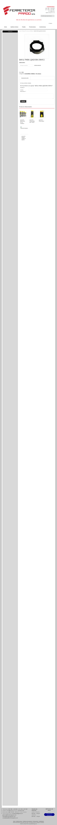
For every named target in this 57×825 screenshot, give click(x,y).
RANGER (9, 694)
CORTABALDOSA (11, 121)
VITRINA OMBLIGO (10, 218)
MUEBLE (9, 196)
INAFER (9, 623)
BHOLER (9, 504)
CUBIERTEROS (12, 352)
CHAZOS (9, 755)
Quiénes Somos (14, 27)
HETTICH (9, 644)
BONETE (9, 762)
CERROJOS (10, 262)
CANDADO (6, 60)
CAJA (8, 406)
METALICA (9, 798)
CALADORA (10, 111)
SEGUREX (9, 570)
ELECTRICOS (7, 387)
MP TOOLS (10, 723)
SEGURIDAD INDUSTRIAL (9, 497)
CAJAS (9, 404)
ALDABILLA (10, 784)
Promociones (32, 27)
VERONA (9, 533)
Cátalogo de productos (27, 821)
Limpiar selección (37, 65)
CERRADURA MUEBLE (9, 228)
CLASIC (9, 530)
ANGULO (9, 772)
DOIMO (9, 630)
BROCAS (9, 434)
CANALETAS (10, 402)
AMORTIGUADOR (12, 380)
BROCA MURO (12, 436)
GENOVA (9, 627)
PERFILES (9, 300)
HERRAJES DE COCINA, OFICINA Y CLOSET (8, 286)
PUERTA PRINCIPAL (10, 242)
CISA (9, 574)
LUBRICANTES (7, 494)
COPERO (12, 95)
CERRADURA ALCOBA (9, 249)
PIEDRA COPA (10, 42)
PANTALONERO (12, 328)
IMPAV (9, 673)
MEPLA (9, 636)
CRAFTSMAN (10, 729)
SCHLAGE (10, 560)
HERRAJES (6, 72)
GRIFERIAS (6, 478)
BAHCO (9, 719)
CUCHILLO (12, 115)
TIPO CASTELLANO (10, 134)
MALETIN (9, 158)
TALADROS (10, 108)
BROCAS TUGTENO (10, 429)
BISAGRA (9, 190)
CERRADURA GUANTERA (9, 265)
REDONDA (10, 139)
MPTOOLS (10, 741)
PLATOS (12, 335)
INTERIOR (10, 168)
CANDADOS (7, 62)
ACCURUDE (10, 512)
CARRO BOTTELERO (12, 363)
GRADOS (9, 184)
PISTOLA (9, 760)
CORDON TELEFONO (11, 392)
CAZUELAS (10, 469)
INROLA (9, 638)
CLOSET (9, 97)
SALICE (9, 632)
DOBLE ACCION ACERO (9, 152)
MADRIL (9, 788)
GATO (9, 652)
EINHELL (6, 34)
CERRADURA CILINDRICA (9, 232)
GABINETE (9, 178)
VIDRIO (9, 143)
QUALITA (9, 617)
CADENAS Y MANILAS (8, 68)
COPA (9, 792)
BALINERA (10, 194)
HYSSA (9, 520)
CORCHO (9, 780)
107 (11, 188)
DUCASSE (9, 522)
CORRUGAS (10, 74)
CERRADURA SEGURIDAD (9, 235)
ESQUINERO (13, 346)
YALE (9, 667)
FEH (8, 650)
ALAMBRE (9, 416)
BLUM (9, 692)
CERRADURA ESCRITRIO (9, 275)
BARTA (9, 665)
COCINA (9, 99)
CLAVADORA (10, 125)
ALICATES (10, 464)
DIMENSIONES (22, 62)
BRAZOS (9, 80)
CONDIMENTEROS (12, 356)
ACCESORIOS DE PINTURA (9, 473)
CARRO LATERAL (11, 359)
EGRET (9, 572)
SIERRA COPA (10, 790)
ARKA (9, 660)
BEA (8, 541)
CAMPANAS (13, 373)
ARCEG (9, 562)
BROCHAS (9, 476)
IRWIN (9, 709)
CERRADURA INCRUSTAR (9, 278)
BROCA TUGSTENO (12, 445)
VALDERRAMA (10, 702)
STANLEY (9, 698)
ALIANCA (9, 640)
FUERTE (9, 671)
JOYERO (12, 326)
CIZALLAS (9, 422)
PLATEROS (12, 344)
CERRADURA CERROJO (9, 245)
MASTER (9, 548)
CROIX (9, 556)
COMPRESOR (10, 486)
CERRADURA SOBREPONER (9, 225)
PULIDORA (10, 106)
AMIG (9, 690)
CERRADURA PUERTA (9, 271)
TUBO (9, 294)
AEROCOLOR (10, 705)
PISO (8, 147)
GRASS (9, 648)
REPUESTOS (13, 490)
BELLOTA (9, 508)
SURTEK (9, 680)
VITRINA (9, 209)
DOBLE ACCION (11, 182)
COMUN (9, 199)
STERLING (9, 526)
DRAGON (9, 524)
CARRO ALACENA (11, 366)
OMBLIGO (9, 213)
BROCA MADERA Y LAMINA (11, 441)
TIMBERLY (9, 711)
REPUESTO (12, 117)
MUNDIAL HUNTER (10, 581)
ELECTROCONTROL (10, 676)
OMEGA (9, 172)
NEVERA (9, 131)
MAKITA (9, 713)
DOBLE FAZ (12, 52)
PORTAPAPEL (12, 341)
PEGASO (9, 590)
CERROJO (9, 281)
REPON (9, 516)
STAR (8, 658)
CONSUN (9, 654)
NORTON (9, 535)
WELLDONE (10, 715)
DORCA (9, 566)
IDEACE (6, 58)
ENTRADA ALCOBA (10, 238)
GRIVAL (9, 721)
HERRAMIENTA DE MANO (9, 104)
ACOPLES (9, 480)
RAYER (9, 686)
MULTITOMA (10, 408)
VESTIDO (12, 324)
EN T (8, 180)
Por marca (27, 31)
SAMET (9, 594)
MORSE (9, 544)
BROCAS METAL (11, 431)
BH (8, 621)
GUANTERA (10, 215)
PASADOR (10, 76)
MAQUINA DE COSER (9, 155)
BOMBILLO (10, 414)
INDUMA (9, 663)
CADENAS (9, 70)
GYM (8, 625)
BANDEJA (12, 385)
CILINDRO (9, 203)
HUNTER (9, 506)
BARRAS (9, 310)
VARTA (9, 564)
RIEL (8, 298)
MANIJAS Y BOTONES (9, 466)
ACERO (9, 141)
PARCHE (9, 174)
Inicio (5, 27)
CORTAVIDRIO (10, 119)
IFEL (8, 717)
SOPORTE (9, 296)
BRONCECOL (10, 605)
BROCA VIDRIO (12, 448)
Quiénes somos (19, 821)
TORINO (9, 642)
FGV (8, 514)
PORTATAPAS (12, 338)
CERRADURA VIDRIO (9, 221)
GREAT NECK (10, 510)
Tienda (23, 27)
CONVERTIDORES (12, 395)
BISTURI (9, 462)
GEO (8, 552)
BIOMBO (9, 192)
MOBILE (9, 656)
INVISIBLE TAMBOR (10, 163)
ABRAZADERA (12, 801)
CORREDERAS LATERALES (9, 305)
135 (11, 186)
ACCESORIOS (28, 73)
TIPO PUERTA (10, 176)
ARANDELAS (10, 768)
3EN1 (8, 733)
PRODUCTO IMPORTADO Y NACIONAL (9, 538)
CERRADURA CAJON (10, 252)
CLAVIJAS (9, 398)
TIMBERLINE (10, 678)
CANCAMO (10, 66)
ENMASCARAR (12, 47)
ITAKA (9, 518)
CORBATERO (10, 308)
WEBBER (9, 129)
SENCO (9, 700)
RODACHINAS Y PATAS (9, 283)
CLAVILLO (9, 745)
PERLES (9, 579)
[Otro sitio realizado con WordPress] (19, 15)
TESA (8, 669)
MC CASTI (9, 688)
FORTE (9, 696)
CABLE (9, 410)
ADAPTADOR (10, 312)
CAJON (9, 211)
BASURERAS (13, 375)
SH (8, 615)
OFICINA (9, 87)
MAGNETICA (10, 786)
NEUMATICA (10, 492)
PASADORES (10, 78)
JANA (8, 609)
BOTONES (9, 412)
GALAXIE (9, 586)
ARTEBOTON (10, 603)
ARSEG (6, 38)
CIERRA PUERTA (11, 207)
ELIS (8, 554)
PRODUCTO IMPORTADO (9, 683)
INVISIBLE (9, 166)
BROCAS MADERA (11, 460)
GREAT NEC (10, 731)
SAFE (9, 550)
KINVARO (9, 592)
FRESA (9, 764)
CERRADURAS (7, 201)
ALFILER (9, 782)
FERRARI (9, 597)
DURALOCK (10, 502)
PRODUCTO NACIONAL (9, 736)
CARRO (12, 369)
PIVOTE (9, 145)
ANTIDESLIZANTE (12, 55)
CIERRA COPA (10, 766)
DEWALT (31, 31)
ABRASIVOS (7, 40)
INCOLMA (9, 588)
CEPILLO (9, 424)
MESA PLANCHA (12, 321)
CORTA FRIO (10, 123)
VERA (9, 619)
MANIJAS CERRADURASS (10, 259)
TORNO (12, 333)
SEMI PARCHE (10, 137)
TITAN (9, 739)
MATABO (9, 634)
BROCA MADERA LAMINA (12, 456)
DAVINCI (9, 727)
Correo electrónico (23, 90)
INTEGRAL (9, 170)
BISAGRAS (7, 127)
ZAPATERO (12, 316)
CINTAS (9, 44)
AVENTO (9, 599)
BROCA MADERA (11, 451)
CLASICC (9, 646)
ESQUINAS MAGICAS (11, 349)
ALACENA (12, 383)
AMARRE (9, 777)
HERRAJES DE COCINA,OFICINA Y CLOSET (9, 84)
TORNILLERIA (7, 64)
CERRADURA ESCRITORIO (9, 268)
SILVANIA (9, 611)
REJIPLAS (9, 577)
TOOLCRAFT (10, 613)
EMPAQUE (12, 50)
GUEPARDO (10, 584)
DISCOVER (6, 36)
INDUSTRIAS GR (11, 601)
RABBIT (9, 558)
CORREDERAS (12, 90)
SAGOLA (9, 607)
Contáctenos (42, 27)
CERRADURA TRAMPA (9, 256)
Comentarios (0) (24, 78)
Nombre (22, 87)
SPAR (9, 528)
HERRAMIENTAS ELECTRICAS (7, 483)
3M (8, 546)
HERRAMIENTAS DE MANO (9, 419)
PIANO (9, 149)
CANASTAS (12, 371)
